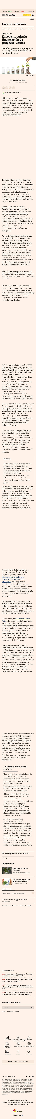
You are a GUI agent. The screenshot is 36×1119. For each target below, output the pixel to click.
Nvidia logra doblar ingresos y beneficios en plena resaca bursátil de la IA (17, 975)
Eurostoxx (10, 1011)
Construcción (29, 29)
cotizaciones (7, 1054)
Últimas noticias (8, 970)
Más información (6, 901)
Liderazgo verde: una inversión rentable (21, 880)
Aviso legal (16, 1100)
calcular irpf (7, 1039)
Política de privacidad (20, 1102)
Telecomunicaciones (12, 29)
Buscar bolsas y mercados (11, 1002)
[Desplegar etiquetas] (32, 893)
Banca (4, 29)
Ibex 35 (5, 11)
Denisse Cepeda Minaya (19, 872)
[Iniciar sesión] (32, 15)
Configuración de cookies (8, 1102)
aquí (29, 905)
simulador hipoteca (18, 1039)
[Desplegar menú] (3, 15)
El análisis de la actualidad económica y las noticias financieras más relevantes (15, 854)
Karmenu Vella (17, 883)
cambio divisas (18, 1046)
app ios (18, 1054)
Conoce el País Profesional (18, 1061)
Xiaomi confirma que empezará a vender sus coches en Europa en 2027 (17, 980)
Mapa (9, 1104)
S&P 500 (16, 11)
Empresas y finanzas (14, 24)
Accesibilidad (30, 1102)
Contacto (10, 1100)
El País (31, 19)
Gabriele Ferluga (18, 80)
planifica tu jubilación (7, 1047)
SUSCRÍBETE (27, 15)
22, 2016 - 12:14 (20, 83)
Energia (22, 29)
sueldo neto (29, 1039)
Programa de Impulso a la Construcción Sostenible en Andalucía (13, 579)
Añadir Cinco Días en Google (12, 92)
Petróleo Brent (32, 11)
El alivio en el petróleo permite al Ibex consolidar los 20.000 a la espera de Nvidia (17, 993)
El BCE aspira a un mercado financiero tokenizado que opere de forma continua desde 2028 (17, 987)
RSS (12, 1104)
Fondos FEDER (6, 893)
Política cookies (23, 1100)
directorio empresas (29, 1046)
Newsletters (17, 1104)
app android (29, 1054)
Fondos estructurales (18, 893)
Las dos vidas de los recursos (20, 869)
